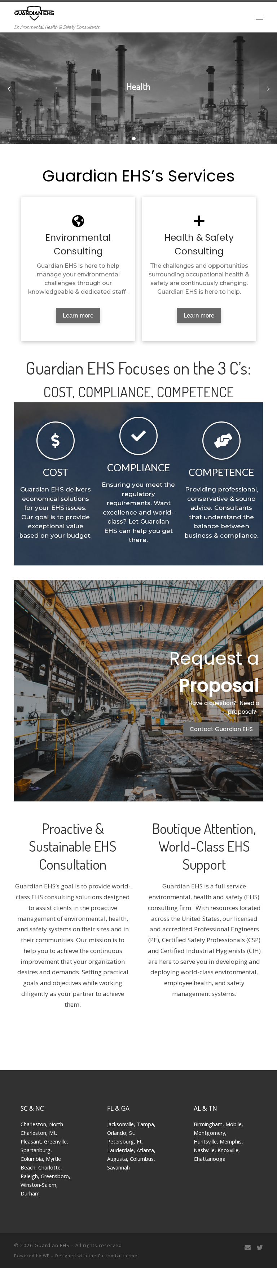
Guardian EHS (52, 1245)
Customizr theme (117, 1255)
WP (46, 1255)
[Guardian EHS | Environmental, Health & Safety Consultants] (34, 11)
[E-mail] (248, 1248)
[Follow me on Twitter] (260, 1248)
